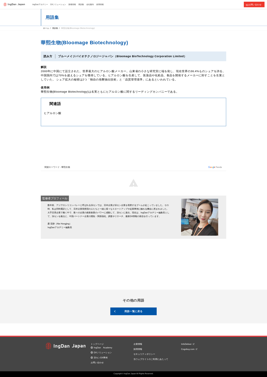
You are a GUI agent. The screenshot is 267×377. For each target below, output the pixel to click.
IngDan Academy (103, 347)
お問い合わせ (254, 4)
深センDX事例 (101, 357)
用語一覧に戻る (133, 311)
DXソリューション (103, 352)
